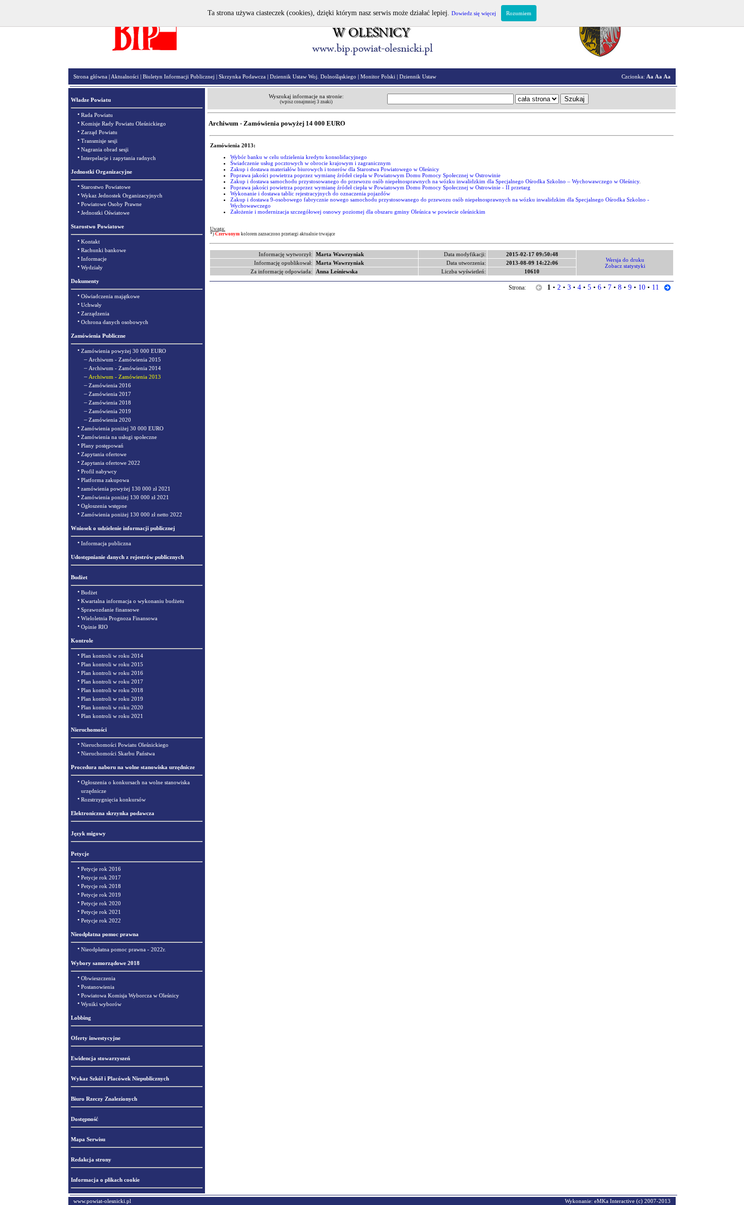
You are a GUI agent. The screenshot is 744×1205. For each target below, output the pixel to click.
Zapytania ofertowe (104, 454)
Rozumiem (518, 13)
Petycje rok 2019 (101, 895)
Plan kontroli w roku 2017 (112, 681)
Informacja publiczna (106, 543)
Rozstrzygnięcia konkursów (113, 799)
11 (655, 287)
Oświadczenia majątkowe (110, 296)
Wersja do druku (625, 260)
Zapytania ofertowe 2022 (110, 463)
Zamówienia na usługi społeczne (119, 437)
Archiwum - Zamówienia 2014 (125, 368)
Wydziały (92, 267)
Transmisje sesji (99, 141)
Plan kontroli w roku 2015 (112, 664)
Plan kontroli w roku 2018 (112, 690)
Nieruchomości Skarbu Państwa (118, 753)
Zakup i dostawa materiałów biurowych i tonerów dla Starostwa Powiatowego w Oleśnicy (334, 169)
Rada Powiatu (97, 115)
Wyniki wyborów (101, 1004)
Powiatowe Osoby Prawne (111, 204)
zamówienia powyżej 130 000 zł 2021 (126, 489)
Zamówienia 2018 (110, 402)
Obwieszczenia (98, 978)
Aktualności (125, 76)
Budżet (89, 592)
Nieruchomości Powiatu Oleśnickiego (125, 745)
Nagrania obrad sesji (105, 149)
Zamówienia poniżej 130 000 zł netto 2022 (131, 514)
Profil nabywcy (99, 471)
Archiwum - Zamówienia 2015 (125, 359)
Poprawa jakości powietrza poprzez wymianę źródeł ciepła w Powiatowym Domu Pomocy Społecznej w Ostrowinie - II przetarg (380, 187)
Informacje (94, 259)
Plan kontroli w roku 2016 (112, 673)
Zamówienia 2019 (110, 411)
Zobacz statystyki (625, 266)
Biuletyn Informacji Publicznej (179, 76)
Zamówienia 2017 (110, 394)
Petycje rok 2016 (101, 869)
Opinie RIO (94, 627)
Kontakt (90, 241)
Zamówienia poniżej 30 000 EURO (122, 428)
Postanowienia (97, 987)
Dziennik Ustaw (417, 76)
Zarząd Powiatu (99, 132)
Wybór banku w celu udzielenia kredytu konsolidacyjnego (298, 157)
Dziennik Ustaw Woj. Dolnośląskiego (313, 76)
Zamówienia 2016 (110, 385)
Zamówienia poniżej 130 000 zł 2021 (125, 497)
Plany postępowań (102, 446)
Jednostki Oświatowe (105, 213)
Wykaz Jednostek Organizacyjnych (121, 195)
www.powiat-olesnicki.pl (102, 1201)
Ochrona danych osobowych (114, 322)
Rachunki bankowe (103, 250)
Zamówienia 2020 (110, 420)
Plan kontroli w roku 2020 (112, 707)
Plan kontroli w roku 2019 (112, 699)
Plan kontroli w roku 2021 (112, 716)
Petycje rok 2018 (101, 886)
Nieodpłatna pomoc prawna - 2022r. (123, 949)
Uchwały (91, 305)
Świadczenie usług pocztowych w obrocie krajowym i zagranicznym (310, 163)
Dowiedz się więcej (473, 13)
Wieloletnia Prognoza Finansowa (119, 618)
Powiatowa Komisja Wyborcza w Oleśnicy (130, 995)
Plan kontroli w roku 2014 (112, 656)
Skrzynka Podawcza (242, 76)
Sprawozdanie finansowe (110, 610)
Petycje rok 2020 (101, 903)
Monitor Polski (377, 76)
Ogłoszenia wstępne (104, 506)
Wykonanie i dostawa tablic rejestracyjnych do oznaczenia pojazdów (310, 193)
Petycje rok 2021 (101, 912)
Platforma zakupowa (105, 480)
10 (641, 287)
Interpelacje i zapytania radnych (118, 158)
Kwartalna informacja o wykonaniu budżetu (132, 601)
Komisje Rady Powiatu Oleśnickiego (123, 123)
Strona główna (90, 76)
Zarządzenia (95, 313)
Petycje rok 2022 (101, 920)
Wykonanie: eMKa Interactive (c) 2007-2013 (618, 1201)
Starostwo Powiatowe (106, 187)
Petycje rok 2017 (101, 877)
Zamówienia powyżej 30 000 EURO (123, 351)
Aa (649, 76)
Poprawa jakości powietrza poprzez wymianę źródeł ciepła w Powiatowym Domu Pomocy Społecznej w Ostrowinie (365, 175)
